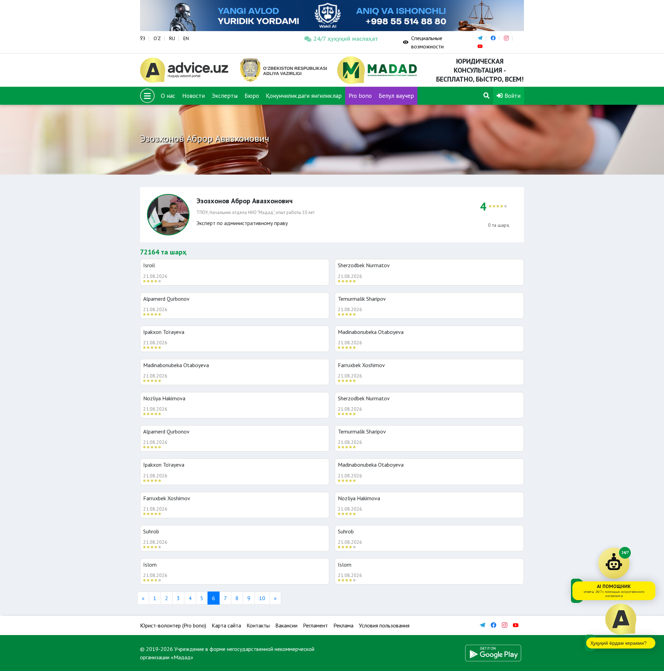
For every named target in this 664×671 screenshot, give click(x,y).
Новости (193, 96)
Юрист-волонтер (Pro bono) (173, 625)
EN (186, 38)
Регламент (315, 625)
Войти (511, 96)
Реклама (343, 625)
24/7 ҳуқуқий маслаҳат (345, 39)
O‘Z (157, 38)
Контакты (258, 625)
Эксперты (225, 96)
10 (262, 598)
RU (172, 38)
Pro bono (360, 96)
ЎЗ (142, 38)
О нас (168, 96)
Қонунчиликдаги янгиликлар (304, 96)
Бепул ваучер (396, 96)
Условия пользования (384, 625)
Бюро (252, 96)
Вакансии (286, 625)
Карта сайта (226, 625)
